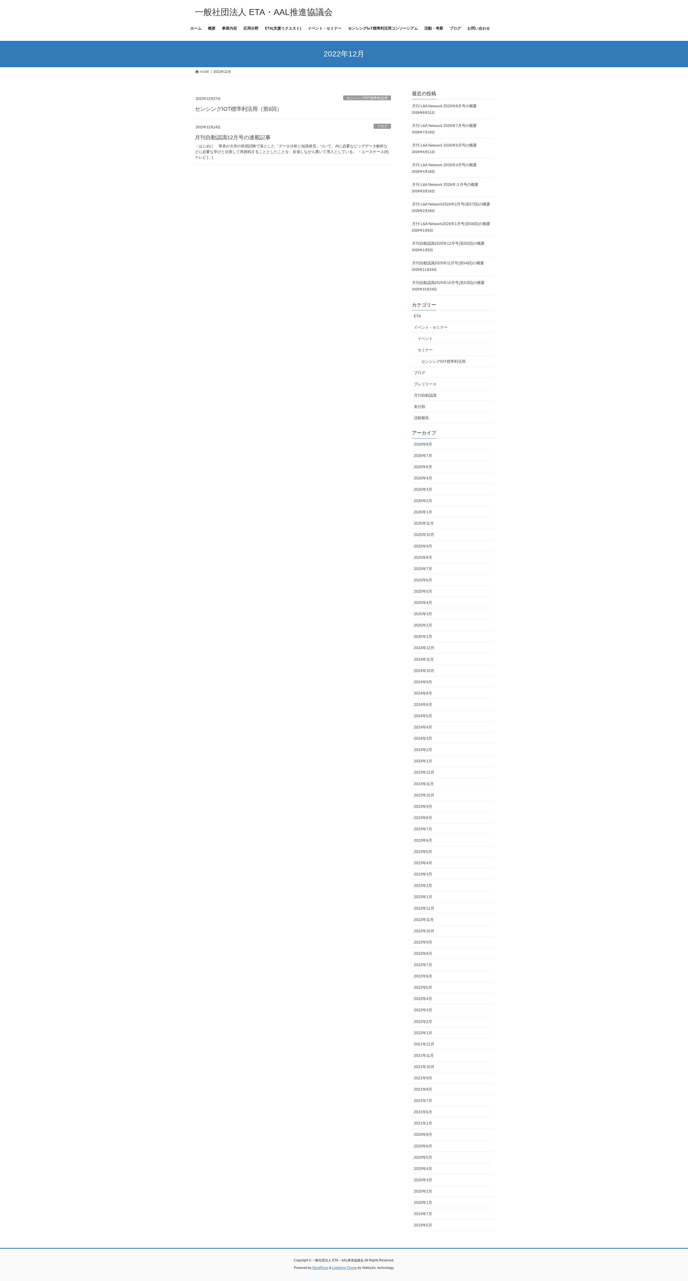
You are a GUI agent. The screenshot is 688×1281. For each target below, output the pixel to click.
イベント (425, 338)
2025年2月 (423, 625)
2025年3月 (423, 614)
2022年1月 (423, 1033)
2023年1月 (423, 897)
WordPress (320, 1268)
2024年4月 (423, 727)
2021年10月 (424, 1067)
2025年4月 (423, 602)
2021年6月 (423, 1112)
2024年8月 (423, 693)
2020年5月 (423, 1157)
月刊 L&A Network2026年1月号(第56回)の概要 (451, 224)
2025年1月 (423, 636)
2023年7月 (423, 829)
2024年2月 (423, 750)
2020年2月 (423, 1191)
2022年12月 (424, 908)
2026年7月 (423, 455)
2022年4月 (423, 999)
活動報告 (421, 418)
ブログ (382, 126)
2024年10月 (424, 670)
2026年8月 (423, 444)
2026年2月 (423, 501)
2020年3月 (423, 1180)
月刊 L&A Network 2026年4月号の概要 (444, 165)
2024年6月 (423, 704)
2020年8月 (423, 1134)
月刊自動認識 (425, 395)
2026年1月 (423, 512)
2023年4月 (423, 863)
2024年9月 (423, 682)
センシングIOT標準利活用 (367, 98)
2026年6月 (423, 467)
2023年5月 (423, 851)
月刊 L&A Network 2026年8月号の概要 (444, 106)
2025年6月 (423, 580)
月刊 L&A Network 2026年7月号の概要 (444, 125)
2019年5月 (423, 1225)
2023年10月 (424, 795)
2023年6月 (423, 840)
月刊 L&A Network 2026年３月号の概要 (445, 184)
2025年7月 (423, 569)
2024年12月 (424, 648)
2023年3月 (423, 874)
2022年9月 (423, 942)
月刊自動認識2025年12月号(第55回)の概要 (448, 243)
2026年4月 (423, 478)
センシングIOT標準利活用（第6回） (238, 109)
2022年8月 (423, 953)
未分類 (419, 406)
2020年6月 (423, 1146)
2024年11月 (424, 659)
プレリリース (425, 384)
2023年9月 (423, 806)
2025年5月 (423, 591)
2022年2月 (423, 1021)
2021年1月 (423, 1123)
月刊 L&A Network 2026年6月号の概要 (444, 145)
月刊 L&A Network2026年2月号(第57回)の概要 (451, 204)
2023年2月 (423, 885)
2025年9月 (423, 546)
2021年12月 (424, 1044)
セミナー (425, 350)
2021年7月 (423, 1100)
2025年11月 (424, 523)
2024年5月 (423, 716)
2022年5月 (423, 987)
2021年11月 (424, 1055)
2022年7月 (423, 965)
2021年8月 (423, 1089)
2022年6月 (423, 976)
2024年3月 (423, 738)
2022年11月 (424, 919)
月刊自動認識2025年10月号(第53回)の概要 (448, 282)
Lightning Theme (344, 1268)
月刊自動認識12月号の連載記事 (233, 137)
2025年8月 (423, 557)
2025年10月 (424, 534)
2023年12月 (424, 772)
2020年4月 (423, 1168)
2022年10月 (424, 931)
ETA (417, 316)
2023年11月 (424, 784)
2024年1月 (423, 761)
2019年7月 (423, 1214)
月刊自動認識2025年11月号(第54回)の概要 (448, 263)
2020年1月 (423, 1202)
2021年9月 (423, 1078)
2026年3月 (423, 489)
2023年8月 (423, 818)
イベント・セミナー (431, 327)
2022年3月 (423, 1010)
